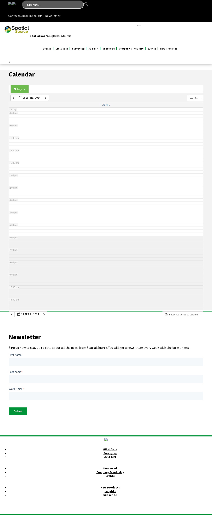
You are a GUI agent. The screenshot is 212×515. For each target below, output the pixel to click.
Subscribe (110, 495)
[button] (182, 314)
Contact (13, 16)
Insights (110, 491)
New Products (168, 48)
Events (152, 48)
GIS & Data (61, 48)
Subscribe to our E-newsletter (39, 16)
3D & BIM (93, 48)
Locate (47, 48)
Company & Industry (131, 48)
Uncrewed (108, 48)
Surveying (78, 48)
